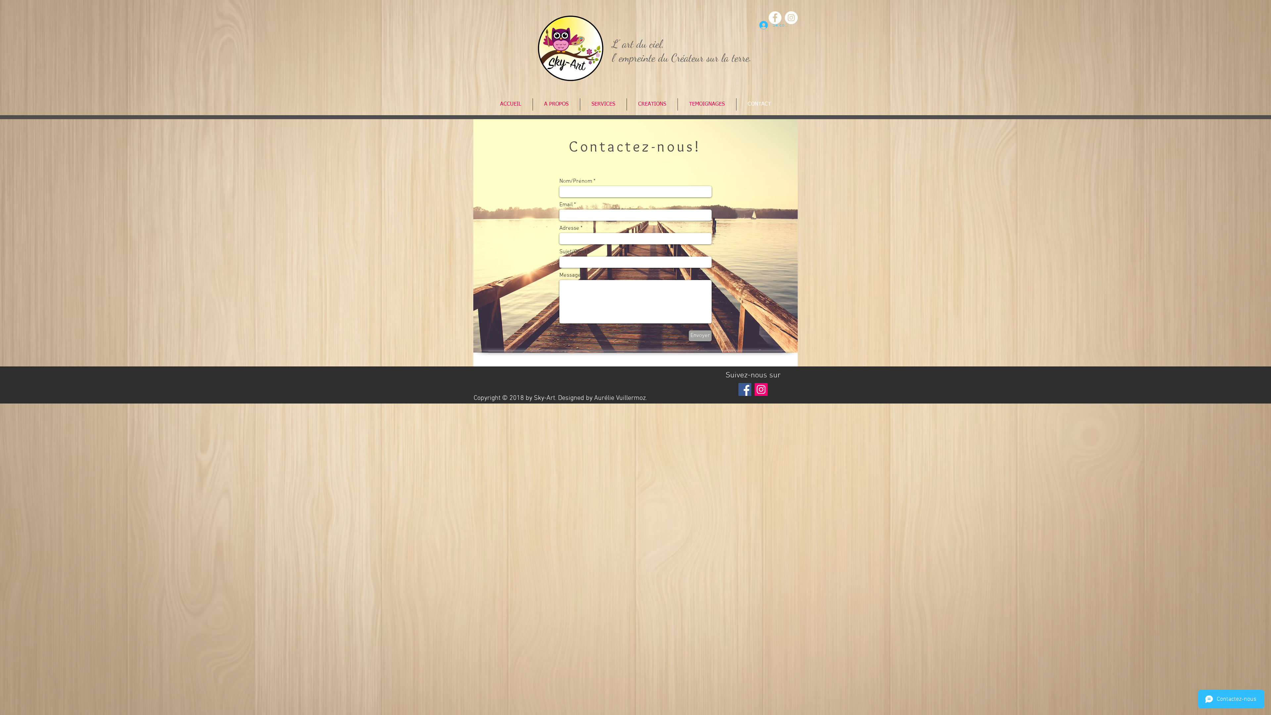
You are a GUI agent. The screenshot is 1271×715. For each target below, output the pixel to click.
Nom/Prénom (575, 181)
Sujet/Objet (572, 252)
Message (570, 275)
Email (566, 205)
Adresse (569, 228)
